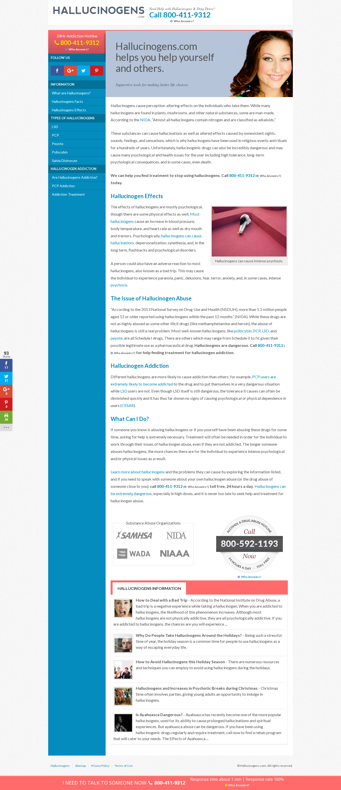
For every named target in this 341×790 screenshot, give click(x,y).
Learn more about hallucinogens (138, 471)
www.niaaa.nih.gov (175, 553)
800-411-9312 (242, 175)
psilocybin (243, 330)
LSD (55, 127)
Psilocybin (60, 152)
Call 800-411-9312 (180, 14)
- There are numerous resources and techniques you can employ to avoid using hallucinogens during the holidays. (207, 664)
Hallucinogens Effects (69, 110)
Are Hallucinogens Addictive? (75, 177)
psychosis (119, 284)
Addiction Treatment (68, 194)
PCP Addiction (63, 186)
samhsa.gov (135, 535)
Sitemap (80, 766)
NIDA (145, 119)
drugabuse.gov (177, 535)
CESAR (128, 405)
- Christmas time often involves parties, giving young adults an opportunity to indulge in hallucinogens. (207, 694)
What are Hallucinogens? (71, 93)
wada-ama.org (135, 553)
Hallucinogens (60, 766)
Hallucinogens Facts (67, 101)
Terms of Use (124, 766)
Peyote (57, 143)
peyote (117, 338)
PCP (55, 135)
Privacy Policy (100, 766)
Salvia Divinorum (64, 160)
